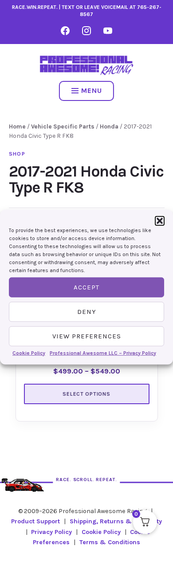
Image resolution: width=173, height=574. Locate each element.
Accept (86, 287)
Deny (86, 312)
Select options (86, 394)
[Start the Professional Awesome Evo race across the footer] (23, 480)
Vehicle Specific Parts (62, 126)
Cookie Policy (28, 352)
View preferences (86, 336)
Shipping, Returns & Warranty (116, 521)
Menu (91, 90)
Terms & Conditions (109, 542)
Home (17, 126)
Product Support (35, 521)
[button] (159, 220)
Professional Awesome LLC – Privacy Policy (103, 352)
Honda (109, 126)
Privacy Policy (51, 532)
